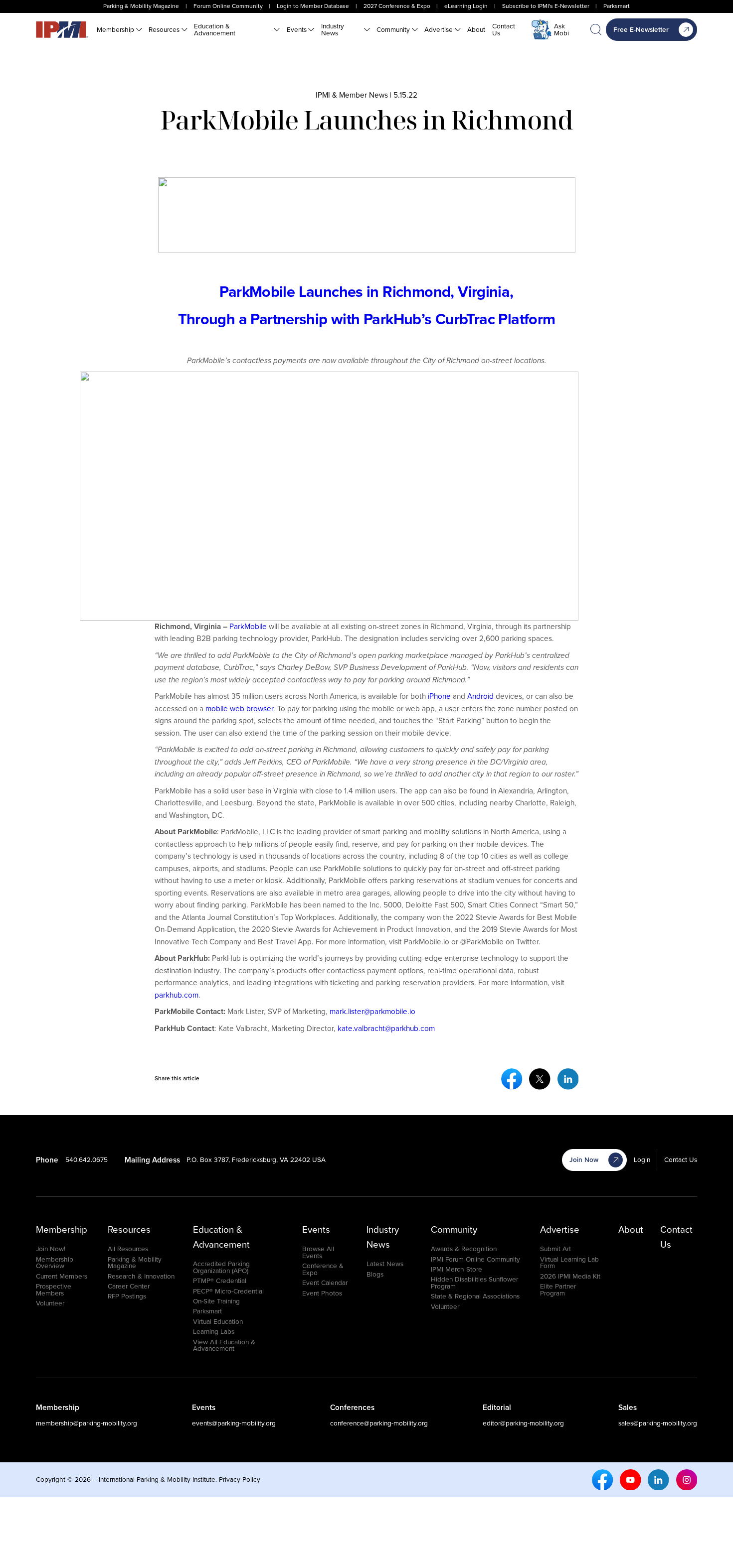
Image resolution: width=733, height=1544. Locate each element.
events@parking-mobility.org (234, 1423)
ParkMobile (248, 626)
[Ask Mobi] (541, 29)
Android (480, 696)
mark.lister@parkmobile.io (372, 1011)
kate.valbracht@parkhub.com (386, 1028)
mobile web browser (239, 708)
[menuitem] (119, 30)
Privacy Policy (239, 1479)
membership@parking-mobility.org (86, 1423)
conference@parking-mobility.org (379, 1423)
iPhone (439, 696)
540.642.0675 (86, 1159)
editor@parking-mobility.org (523, 1423)
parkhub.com (176, 995)
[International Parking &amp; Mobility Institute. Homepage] (62, 29)
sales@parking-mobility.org (657, 1423)
